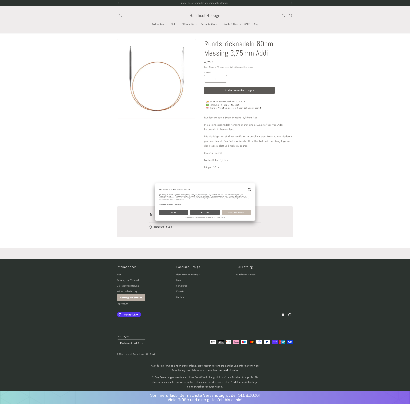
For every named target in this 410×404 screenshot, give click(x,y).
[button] (120, 15)
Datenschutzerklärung (128, 285)
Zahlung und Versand (128, 280)
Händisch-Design (132, 354)
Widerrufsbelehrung (127, 291)
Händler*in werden (245, 274)
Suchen (180, 297)
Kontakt (180, 291)
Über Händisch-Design (188, 274)
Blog (178, 280)
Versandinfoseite (228, 370)
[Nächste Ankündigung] (291, 3)
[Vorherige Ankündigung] (118, 3)
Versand (221, 67)
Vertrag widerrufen (131, 297)
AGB (119, 274)
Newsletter (181, 285)
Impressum (122, 303)
